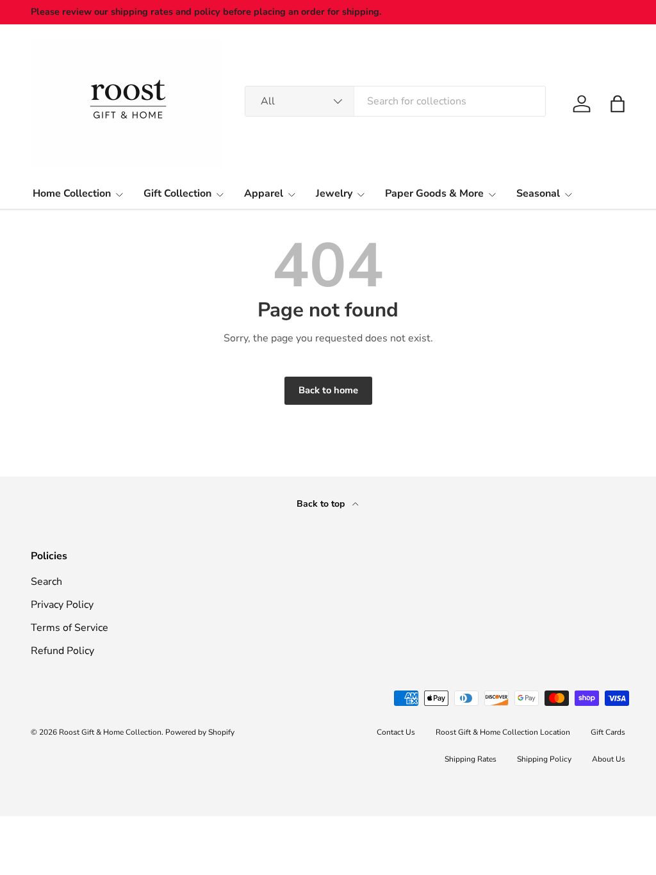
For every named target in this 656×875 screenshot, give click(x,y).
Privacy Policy (62, 605)
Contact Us (396, 732)
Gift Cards (608, 732)
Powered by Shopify (199, 732)
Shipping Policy (544, 759)
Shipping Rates (470, 759)
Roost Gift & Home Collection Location (503, 732)
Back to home (328, 390)
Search (46, 582)
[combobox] (395, 101)
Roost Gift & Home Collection (110, 732)
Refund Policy (62, 651)
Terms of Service (69, 628)
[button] (617, 104)
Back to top (322, 504)
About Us (608, 759)
